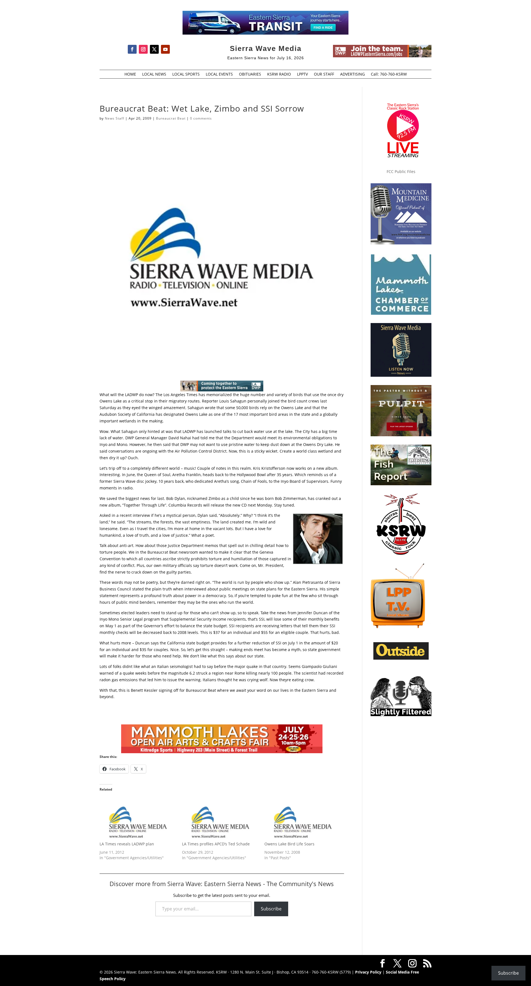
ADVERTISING (352, 74)
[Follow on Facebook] (132, 49)
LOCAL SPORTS (186, 74)
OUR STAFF (324, 74)
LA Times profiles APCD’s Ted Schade (216, 843)
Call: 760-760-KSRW (389, 74)
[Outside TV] (401, 658)
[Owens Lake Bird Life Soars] (302, 819)
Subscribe (271, 909)
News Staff (114, 118)
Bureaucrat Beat (171, 118)
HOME (130, 74)
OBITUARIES (250, 74)
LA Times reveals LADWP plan (127, 843)
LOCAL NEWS (154, 74)
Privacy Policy (368, 972)
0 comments (201, 118)
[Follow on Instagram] (143, 49)
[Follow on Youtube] (165, 49)
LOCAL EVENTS (219, 74)
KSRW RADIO (279, 74)
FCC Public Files (401, 171)
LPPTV (302, 74)
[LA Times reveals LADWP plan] (138, 819)
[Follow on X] (154, 49)
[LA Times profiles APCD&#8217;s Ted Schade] (220, 819)
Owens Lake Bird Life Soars (289, 843)
